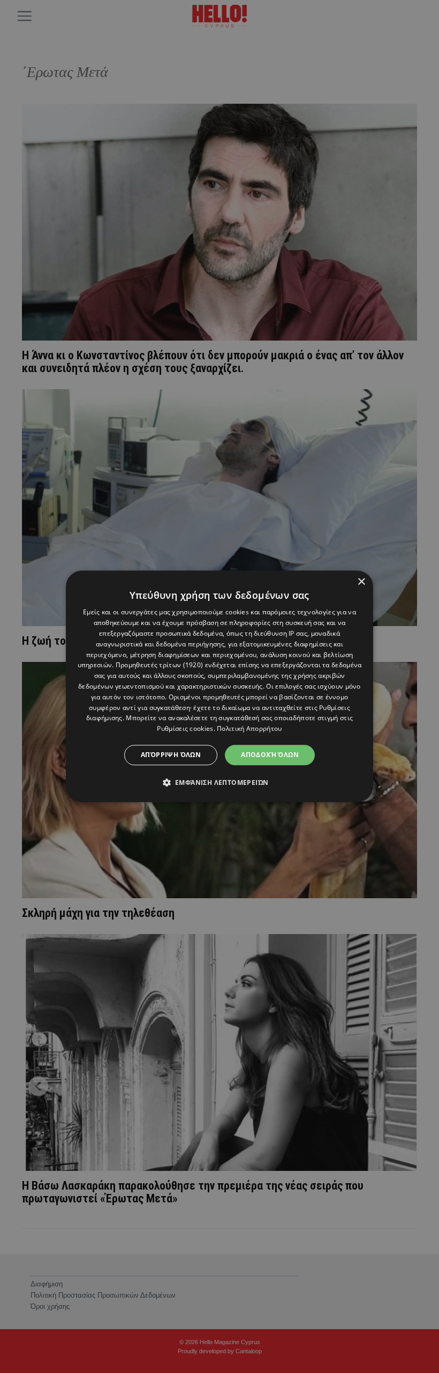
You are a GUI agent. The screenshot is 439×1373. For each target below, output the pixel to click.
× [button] (361, 582)
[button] (220, 782)
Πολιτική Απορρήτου (249, 728)
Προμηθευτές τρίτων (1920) (159, 665)
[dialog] (219, 686)
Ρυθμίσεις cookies (185, 728)
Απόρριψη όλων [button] (171, 754)
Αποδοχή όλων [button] (270, 754)
